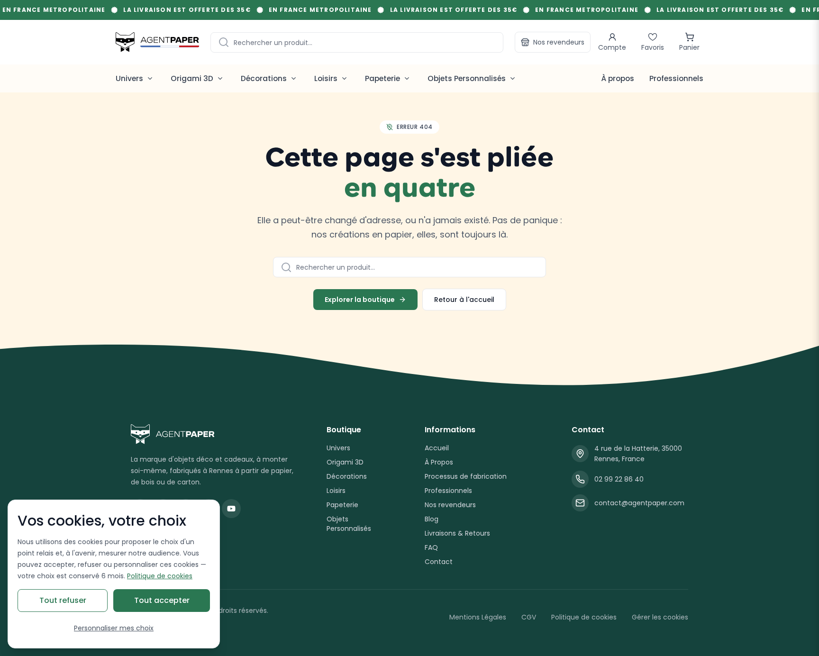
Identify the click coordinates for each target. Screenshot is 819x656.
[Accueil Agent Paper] (213, 434)
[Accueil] (157, 42)
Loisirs (336, 490)
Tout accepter (162, 600)
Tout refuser (62, 600)
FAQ (431, 547)
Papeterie (342, 505)
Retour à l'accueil (464, 299)
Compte (612, 47)
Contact (439, 561)
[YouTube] (231, 508)
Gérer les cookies (660, 617)
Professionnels (676, 78)
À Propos (439, 462)
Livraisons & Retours (457, 533)
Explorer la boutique (360, 299)
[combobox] (356, 42)
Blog (431, 519)
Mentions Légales (477, 617)
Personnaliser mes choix (114, 628)
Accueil (437, 448)
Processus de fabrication (466, 476)
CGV (528, 617)
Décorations (347, 476)
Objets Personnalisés (349, 523)
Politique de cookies (584, 617)
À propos (617, 78)
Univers (338, 448)
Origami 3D (345, 462)
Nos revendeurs (558, 42)
